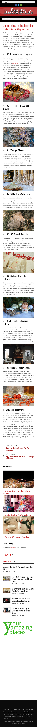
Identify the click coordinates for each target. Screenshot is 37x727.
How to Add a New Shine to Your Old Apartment (17, 449)
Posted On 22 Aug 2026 (9, 572)
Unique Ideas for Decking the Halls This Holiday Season (18, 27)
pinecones (15, 63)
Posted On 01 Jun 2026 (18, 584)
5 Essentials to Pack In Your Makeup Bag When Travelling (21, 599)
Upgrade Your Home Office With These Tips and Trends (20, 457)
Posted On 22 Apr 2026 (18, 603)
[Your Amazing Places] (18, 635)
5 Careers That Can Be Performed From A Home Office (18, 568)
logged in (12, 547)
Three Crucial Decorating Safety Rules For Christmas (17, 491)
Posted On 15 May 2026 (18, 593)
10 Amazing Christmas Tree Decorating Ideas (17, 515)
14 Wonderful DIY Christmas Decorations (16, 536)
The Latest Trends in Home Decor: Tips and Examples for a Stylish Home (22, 579)
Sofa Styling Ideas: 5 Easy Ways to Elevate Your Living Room (23, 590)
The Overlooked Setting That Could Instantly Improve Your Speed (21, 610)
